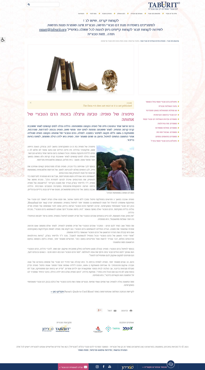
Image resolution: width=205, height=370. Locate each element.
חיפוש (30, 4)
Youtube (109, 366)
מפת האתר (83, 350)
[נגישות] (3, 40)
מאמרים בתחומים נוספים (166, 137)
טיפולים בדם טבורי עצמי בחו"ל (164, 141)
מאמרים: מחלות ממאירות (166, 128)
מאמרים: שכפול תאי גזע (167, 132)
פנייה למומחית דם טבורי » (71, 367)
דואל (110, 311)
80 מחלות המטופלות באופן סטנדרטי (161, 111)
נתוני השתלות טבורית (168, 106)
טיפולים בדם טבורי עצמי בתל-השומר (161, 102)
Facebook (103, 366)
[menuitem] (171, 14)
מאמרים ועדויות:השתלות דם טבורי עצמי (152, 41)
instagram (97, 367)
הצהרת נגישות (120, 350)
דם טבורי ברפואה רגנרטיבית (165, 115)
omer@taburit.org (53, 30)
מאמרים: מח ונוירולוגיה (167, 124)
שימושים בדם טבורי (173, 41)
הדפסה (124, 311)
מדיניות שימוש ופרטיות (101, 350)
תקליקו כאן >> (57, 292)
